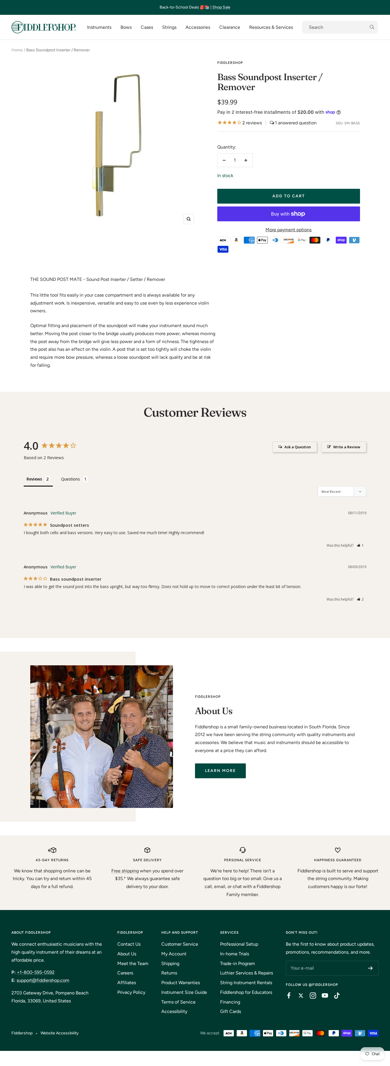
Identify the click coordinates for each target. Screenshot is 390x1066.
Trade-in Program (237, 963)
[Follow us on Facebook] (286, 995)
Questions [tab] (70, 479)
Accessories (198, 27)
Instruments (99, 27)
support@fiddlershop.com (43, 980)
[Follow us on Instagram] (310, 995)
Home (17, 50)
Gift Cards (230, 1011)
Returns (169, 973)
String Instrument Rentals (246, 982)
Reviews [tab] (34, 479)
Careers (125, 973)
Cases (147, 27)
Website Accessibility (60, 1033)
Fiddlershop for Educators (246, 992)
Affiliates (126, 982)
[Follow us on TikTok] (334, 995)
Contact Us (128, 944)
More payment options (288, 229)
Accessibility (174, 1011)
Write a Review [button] (346, 446)
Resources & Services (271, 27)
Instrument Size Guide (184, 992)
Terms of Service (178, 1002)
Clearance (229, 27)
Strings (169, 27)
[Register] (370, 968)
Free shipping (125, 871)
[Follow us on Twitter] (298, 995)
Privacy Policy (131, 992)
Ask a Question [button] (297, 446)
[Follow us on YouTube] (322, 995)
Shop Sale (221, 7)
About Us (126, 953)
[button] (360, 545)
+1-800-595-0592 (36, 972)
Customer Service (179, 944)
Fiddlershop (230, 63)
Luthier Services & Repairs (246, 973)
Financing (230, 1002)
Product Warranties (180, 982)
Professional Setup (239, 944)
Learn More (220, 770)
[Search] (340, 27)
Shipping (170, 963)
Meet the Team (132, 963)
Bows (126, 27)
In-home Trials (234, 953)
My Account (173, 953)
